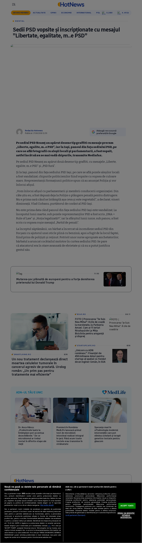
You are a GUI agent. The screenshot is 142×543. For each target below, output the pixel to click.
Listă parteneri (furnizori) (75, 515)
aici (49, 525)
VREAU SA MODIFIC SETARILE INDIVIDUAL (126, 515)
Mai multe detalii (47, 505)
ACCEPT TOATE (127, 506)
